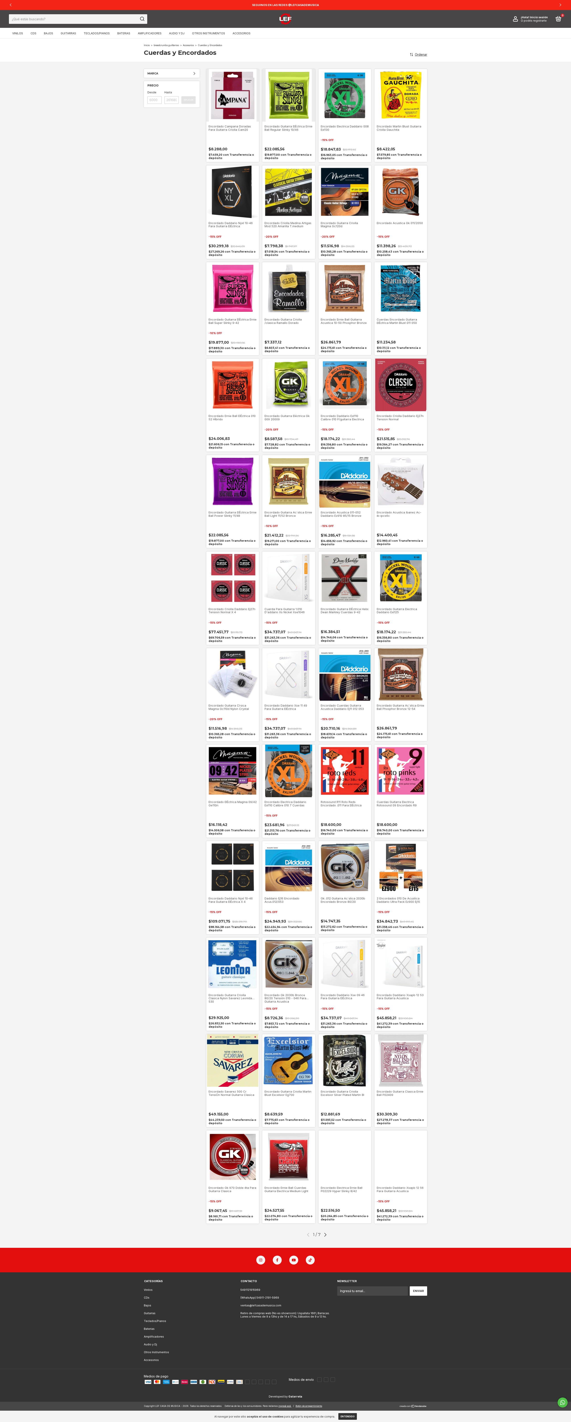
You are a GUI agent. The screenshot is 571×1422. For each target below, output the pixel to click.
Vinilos (17, 33)
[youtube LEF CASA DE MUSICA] (293, 1260)
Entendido (348, 1416)
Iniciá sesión (539, 17)
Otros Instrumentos (208, 33)
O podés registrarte (534, 20)
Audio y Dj (176, 33)
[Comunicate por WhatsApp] (563, 1402)
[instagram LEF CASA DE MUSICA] (260, 1260)
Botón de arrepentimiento (309, 1406)
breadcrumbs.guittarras (166, 45)
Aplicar (188, 100)
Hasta (168, 92)
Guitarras (68, 33)
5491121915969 (250, 1289)
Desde (151, 92)
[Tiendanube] (413, 1406)
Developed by (285, 1396)
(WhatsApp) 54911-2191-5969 (259, 1297)
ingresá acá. (285, 1406)
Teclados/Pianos (97, 33)
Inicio (147, 45)
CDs (33, 33)
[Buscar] (142, 19)
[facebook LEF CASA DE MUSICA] (277, 1260)
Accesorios (241, 33)
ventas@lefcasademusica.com (260, 1305)
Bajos (48, 33)
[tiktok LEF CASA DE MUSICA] (310, 1260)
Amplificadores (149, 33)
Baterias (123, 33)
